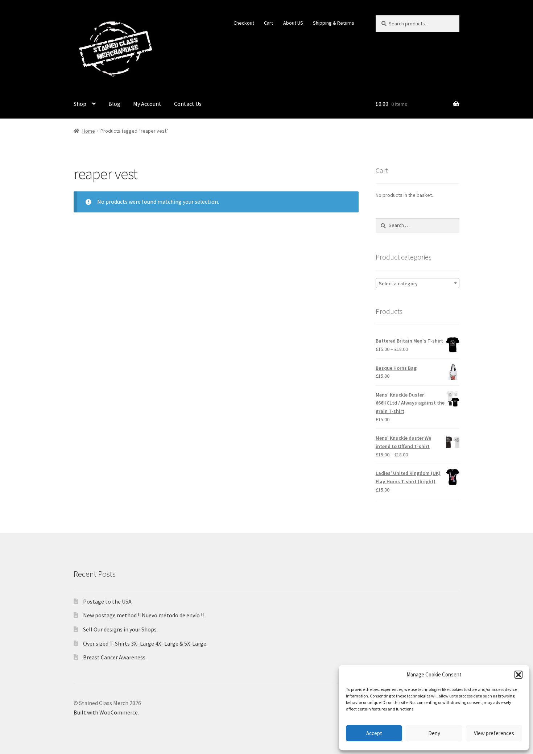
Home (88, 131)
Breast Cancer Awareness (114, 657)
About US (293, 23)
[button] (518, 674)
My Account (147, 103)
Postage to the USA (107, 601)
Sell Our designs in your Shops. (120, 629)
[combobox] (417, 283)
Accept (374, 733)
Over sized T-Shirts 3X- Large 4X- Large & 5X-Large (144, 643)
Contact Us (188, 103)
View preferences (494, 733)
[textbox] (417, 283)
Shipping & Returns (333, 23)
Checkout (244, 23)
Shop (80, 103)
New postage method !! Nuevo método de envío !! (143, 615)
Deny (434, 733)
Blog (114, 103)
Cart (268, 23)
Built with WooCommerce (106, 712)
